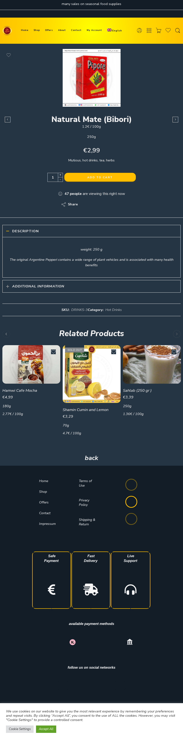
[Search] (178, 30)
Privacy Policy (84, 502)
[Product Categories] (149, 31)
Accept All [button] (46, 729)
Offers (49, 30)
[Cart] (159, 31)
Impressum (47, 524)
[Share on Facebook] (95, 204)
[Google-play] (131, 502)
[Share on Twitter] (85, 204)
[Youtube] (120, 686)
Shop (37, 30)
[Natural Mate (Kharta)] (175, 119)
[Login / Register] (139, 31)
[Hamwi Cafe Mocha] (31, 364)
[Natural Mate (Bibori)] (92, 78)
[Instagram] (82, 686)
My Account (94, 30)
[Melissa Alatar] (7, 119)
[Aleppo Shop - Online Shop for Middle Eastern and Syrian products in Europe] (7, 30)
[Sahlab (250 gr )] (152, 364)
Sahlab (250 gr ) (137, 390)
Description (25, 231)
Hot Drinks (113, 309)
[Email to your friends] (114, 204)
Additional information (38, 286)
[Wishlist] (8, 55)
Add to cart (100, 177)
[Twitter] (101, 686)
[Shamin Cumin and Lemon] (92, 374)
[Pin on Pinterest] (105, 204)
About (62, 30)
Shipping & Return (87, 522)
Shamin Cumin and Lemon (85, 409)
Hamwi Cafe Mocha (19, 390)
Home (24, 30)
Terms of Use (85, 483)
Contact (76, 30)
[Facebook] (63, 686)
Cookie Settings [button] (20, 729)
